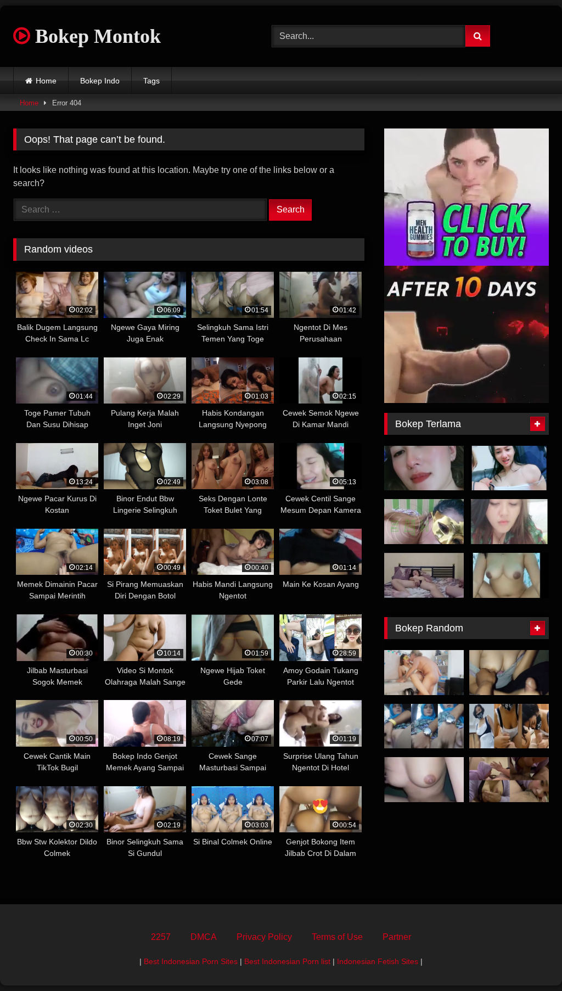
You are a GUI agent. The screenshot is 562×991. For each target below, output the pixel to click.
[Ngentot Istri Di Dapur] (424, 672)
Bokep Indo (100, 80)
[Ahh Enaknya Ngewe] (424, 779)
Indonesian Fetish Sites (377, 961)
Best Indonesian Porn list (287, 961)
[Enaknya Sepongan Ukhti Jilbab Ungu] (509, 779)
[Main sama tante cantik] (424, 468)
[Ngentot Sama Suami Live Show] (509, 521)
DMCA (203, 937)
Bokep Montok (95, 36)
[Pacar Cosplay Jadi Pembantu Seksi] (509, 726)
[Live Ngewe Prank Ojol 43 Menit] (509, 575)
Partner (397, 937)
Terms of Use (337, 937)
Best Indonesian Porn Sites (191, 961)
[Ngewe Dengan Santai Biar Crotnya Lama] (424, 575)
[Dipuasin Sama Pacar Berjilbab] (509, 672)
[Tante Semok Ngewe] (424, 521)
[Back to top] (528, 958)
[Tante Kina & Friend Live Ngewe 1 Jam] (509, 468)
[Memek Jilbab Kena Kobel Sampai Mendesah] (424, 726)
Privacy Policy (264, 937)
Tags (151, 80)
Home (46, 80)
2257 (161, 937)
